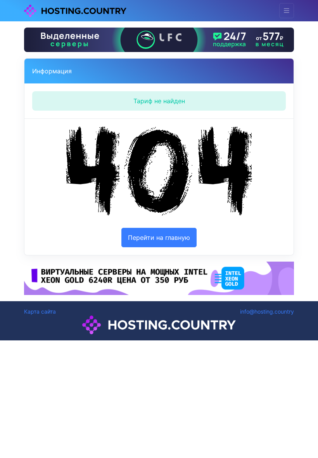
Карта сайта (40, 311)
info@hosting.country (267, 311)
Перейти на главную (159, 237)
